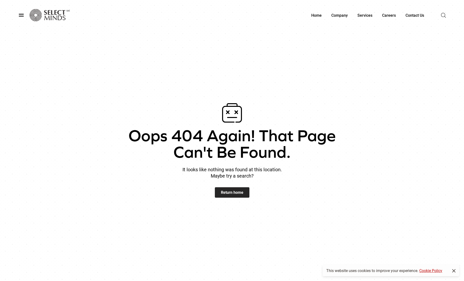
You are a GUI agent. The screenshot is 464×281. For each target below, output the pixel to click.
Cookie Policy (430, 270)
